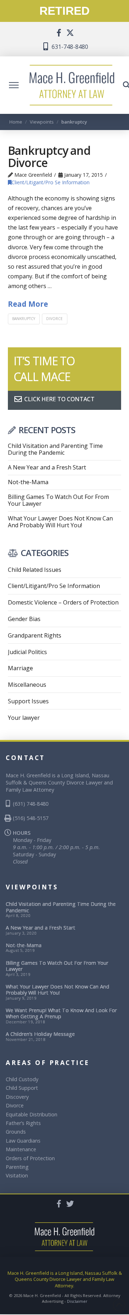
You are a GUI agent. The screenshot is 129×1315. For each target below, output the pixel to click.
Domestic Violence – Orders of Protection (63, 602)
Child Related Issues (34, 570)
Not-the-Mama (28, 482)
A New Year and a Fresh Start (47, 467)
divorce (54, 318)
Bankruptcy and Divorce (49, 156)
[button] (14, 85)
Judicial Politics (27, 652)
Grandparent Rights (34, 635)
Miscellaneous (27, 685)
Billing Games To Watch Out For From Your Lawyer (58, 500)
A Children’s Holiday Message (40, 1034)
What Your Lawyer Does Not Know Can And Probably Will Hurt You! (60, 522)
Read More (28, 304)
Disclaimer (77, 1301)
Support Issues (28, 701)
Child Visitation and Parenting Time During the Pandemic (55, 449)
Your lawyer (24, 718)
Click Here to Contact (59, 399)
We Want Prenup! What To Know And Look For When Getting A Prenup (61, 1013)
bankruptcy (23, 318)
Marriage (20, 668)
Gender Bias (24, 619)
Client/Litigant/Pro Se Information (50, 182)
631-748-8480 (69, 47)
